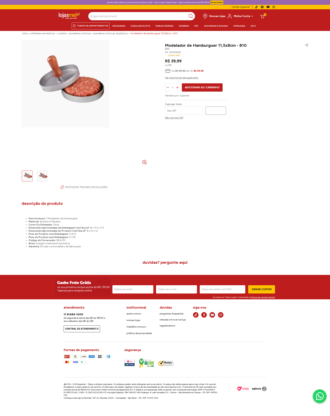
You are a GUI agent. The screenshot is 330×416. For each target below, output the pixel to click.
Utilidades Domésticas (42, 33)
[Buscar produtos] (191, 16)
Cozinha (62, 33)
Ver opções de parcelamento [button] (236, 78)
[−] (167, 87)
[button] (305, 45)
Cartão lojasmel (240, 6)
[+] (177, 87)
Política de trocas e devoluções (86, 187)
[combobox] (141, 16)
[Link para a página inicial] (25, 33)
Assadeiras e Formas (80, 33)
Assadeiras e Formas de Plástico (110, 33)
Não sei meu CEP (174, 118)
